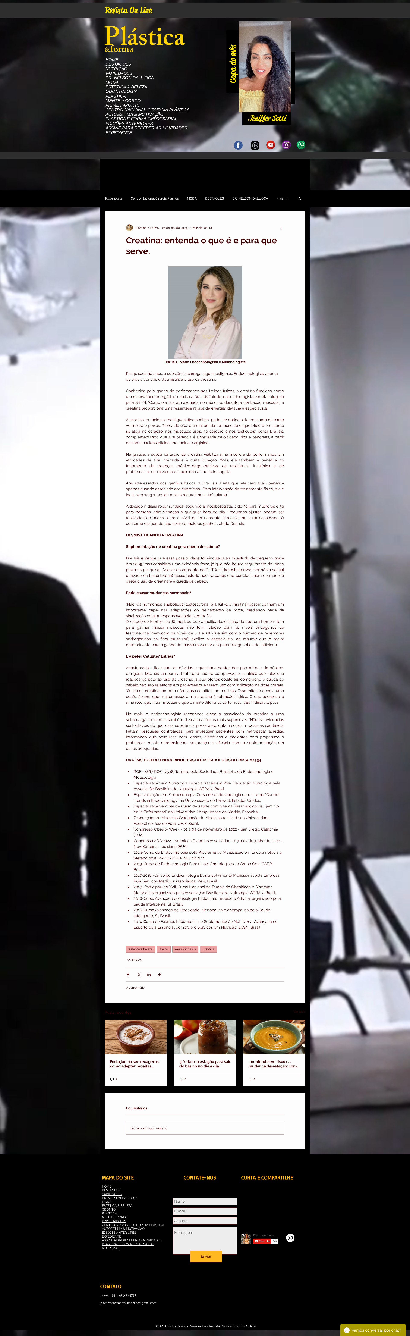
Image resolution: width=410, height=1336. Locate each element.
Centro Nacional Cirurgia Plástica (155, 198)
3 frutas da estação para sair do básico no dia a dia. (205, 1063)
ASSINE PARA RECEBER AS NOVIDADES (146, 128)
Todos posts (113, 198)
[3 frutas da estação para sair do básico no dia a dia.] (205, 1037)
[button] (285, 107)
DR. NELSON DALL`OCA (129, 77)
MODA (111, 82)
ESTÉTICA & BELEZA (126, 87)
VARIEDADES (118, 73)
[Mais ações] (281, 227)
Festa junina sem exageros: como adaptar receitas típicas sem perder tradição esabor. (135, 1063)
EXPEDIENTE (118, 132)
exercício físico (185, 949)
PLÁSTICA (115, 96)
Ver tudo (299, 1011)
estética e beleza (141, 949)
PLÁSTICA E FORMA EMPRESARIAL (141, 118)
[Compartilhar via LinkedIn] (149, 974)
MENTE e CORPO (123, 100)
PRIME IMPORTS (122, 105)
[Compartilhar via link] (159, 974)
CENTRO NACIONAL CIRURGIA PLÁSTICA (147, 110)
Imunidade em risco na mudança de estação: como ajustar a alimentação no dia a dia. (274, 1063)
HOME (111, 59)
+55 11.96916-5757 (123, 1295)
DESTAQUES (118, 64)
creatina (208, 949)
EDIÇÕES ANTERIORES (129, 123)
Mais (280, 198)
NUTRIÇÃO (116, 68)
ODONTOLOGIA (121, 91)
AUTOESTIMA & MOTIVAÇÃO (134, 114)
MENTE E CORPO (114, 1217)
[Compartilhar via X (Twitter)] (138, 974)
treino (164, 949)
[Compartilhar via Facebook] (128, 974)
